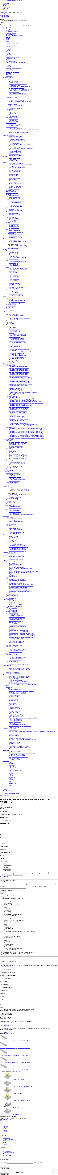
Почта (28, 884)
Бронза (5, 1144)
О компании (6, 3)
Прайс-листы (6, 7)
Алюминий (6, 1140)
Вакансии (5, 8)
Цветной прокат (7, 1155)
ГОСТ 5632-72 (3, 1024)
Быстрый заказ (4, 876)
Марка (31, 873)
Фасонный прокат (7, 1153)
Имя (1, 883)
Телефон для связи (19, 1172)
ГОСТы (5, 6)
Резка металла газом (17, 1093)
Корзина (2, 22)
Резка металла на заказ (18, 1079)
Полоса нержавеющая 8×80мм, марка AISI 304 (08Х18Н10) (15, 1069)
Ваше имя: (4, 1162)
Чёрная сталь (6, 1138)
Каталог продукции (8, 27)
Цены (5, 864)
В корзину (9, 874)
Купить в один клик (17, 874)
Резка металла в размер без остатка (21, 1100)
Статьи (5, 1130)
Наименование (12, 873)
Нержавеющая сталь (8, 1139)
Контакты (5, 4)
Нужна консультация (5, 966)
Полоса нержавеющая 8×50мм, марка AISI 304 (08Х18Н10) (15, 1062)
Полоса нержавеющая (5, 837)
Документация (7, 870)
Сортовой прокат (7, 1151)
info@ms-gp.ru (3, 17)
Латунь (5, 1143)
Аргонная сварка (16, 1114)
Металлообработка (8, 77)
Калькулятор (6, 1132)
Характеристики (7, 865)
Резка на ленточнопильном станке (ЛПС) (22, 1086)
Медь (4, 1142)
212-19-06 (4, 13)
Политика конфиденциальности (8, 1121)
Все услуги (18, 1071)
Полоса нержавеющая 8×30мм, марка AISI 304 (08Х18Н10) (15, 1048)
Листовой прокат (7, 1149)
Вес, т (46, 873)
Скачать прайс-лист (5, 1025)
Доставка (5, 10)
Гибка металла (15, 1107)
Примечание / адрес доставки (8, 961)
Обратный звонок (4, 15)
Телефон (2, 886)
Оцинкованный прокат (9, 1152)
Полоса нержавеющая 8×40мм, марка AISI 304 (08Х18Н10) (15, 1055)
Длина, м (41, 873)
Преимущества (7, 868)
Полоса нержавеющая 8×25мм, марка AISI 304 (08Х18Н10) (15, 1040)
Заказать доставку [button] (5, 955)
